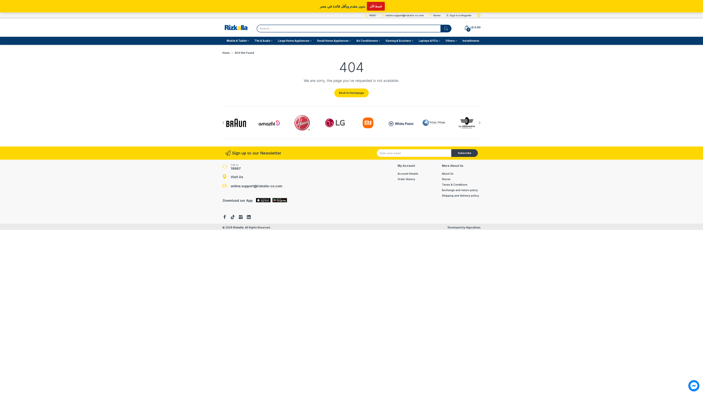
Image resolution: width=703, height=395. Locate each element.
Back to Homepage (351, 92)
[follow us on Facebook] (224, 217)
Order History (406, 179)
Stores (446, 179)
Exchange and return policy (460, 190)
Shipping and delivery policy (460, 195)
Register (466, 15)
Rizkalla (238, 227)
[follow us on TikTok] (232, 217)
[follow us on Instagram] (241, 217)
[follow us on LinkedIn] (249, 217)
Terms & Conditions (454, 184)
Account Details (408, 173)
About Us (447, 173)
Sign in (454, 15)
